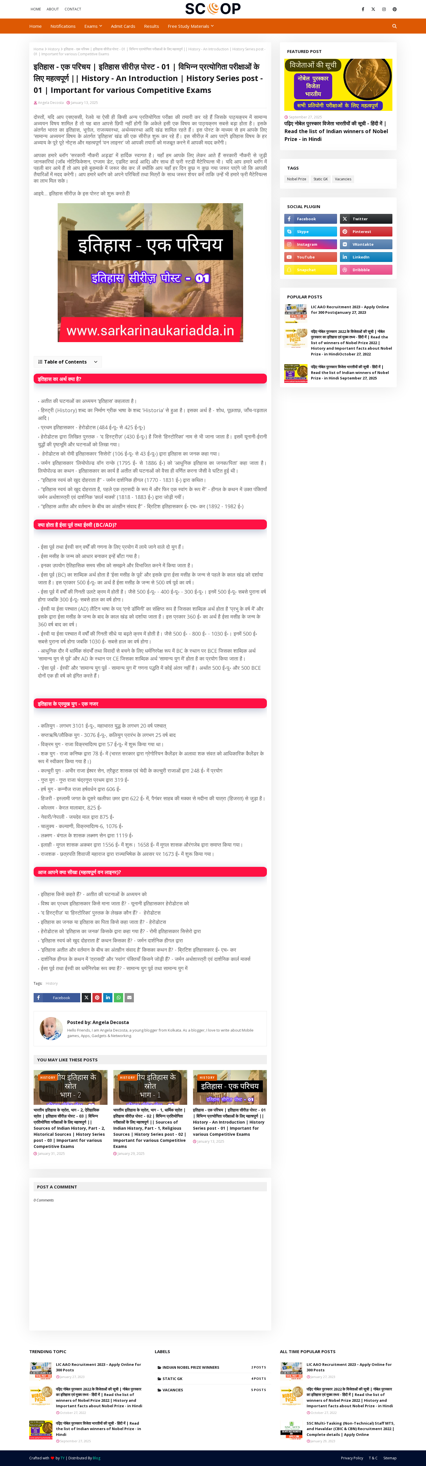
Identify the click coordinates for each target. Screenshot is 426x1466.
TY (63, 1458)
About (53, 9)
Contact (73, 9)
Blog (96, 1458)
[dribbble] (366, 270)
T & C (373, 1458)
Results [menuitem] (151, 26)
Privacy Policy (352, 1458)
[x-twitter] (373, 9)
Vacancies (343, 179)
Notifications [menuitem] (63, 26)
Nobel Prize (296, 179)
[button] (68, 361)
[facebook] (363, 9)
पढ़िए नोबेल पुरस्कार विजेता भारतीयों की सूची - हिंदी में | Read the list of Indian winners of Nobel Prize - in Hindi (336, 131)
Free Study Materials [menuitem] (188, 26)
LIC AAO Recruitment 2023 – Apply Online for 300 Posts (98, 1367)
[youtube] (310, 257)
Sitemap (390, 1458)
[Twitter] (86, 997)
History (54, 49)
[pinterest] (394, 9)
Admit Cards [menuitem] (123, 26)
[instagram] (384, 9)
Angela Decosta (51, 102)
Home (36, 9)
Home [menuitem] (35, 26)
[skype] (310, 231)
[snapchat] (310, 270)
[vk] (366, 244)
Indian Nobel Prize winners (208, 1367)
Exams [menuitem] (91, 26)
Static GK (321, 179)
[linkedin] (366, 257)
